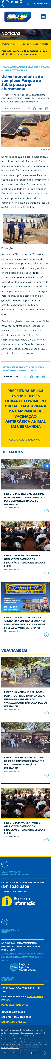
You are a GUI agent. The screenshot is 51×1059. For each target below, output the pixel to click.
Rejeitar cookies (24, 1053)
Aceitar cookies (38, 1053)
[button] (43, 16)
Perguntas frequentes (14, 1005)
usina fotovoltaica (15, 70)
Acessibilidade (42, 4)
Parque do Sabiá (39, 67)
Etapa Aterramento (15, 67)
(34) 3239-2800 (15, 887)
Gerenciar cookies (10, 1053)
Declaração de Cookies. (10, 1048)
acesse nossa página (13, 1022)
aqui (25, 892)
